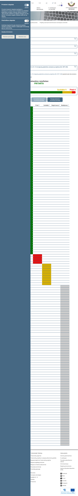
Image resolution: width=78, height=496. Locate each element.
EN (55, 3)
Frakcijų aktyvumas (32, 22)
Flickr (63, 475)
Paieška (33, 479)
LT (53, 3)
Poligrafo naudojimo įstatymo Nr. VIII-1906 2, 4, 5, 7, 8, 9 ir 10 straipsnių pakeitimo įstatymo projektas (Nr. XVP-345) (31, 74)
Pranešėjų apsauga (35, 469)
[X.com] (61, 478)
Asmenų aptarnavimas (66, 455)
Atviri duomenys (64, 464)
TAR (40, 3)
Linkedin (64, 485)
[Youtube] (61, 480)
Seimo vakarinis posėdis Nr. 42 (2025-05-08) (13, 53)
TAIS (32, 3)
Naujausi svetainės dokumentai (38, 464)
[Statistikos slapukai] (26, 21)
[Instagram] (61, 483)
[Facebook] (61, 473)
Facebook (64, 473)
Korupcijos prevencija (36, 467)
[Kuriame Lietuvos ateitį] (68, 493)
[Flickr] (61, 475)
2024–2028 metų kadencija (9, 39)
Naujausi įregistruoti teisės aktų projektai (41, 460)
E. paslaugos (63, 458)
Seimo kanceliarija (40, 8)
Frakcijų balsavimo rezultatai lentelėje (55, 99)
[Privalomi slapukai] (26, 5)
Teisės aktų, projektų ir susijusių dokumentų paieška (43, 458)
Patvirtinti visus (22, 36)
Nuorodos (33, 472)
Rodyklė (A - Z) (34, 477)
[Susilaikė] (49, 105)
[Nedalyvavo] (68, 105)
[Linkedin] (61, 485)
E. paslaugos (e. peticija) (52, 8)
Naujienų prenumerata (65, 466)
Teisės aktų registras (36, 455)
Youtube (64, 480)
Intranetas (33, 481)
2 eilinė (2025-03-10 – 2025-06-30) (11, 46)
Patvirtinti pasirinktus (8, 36)
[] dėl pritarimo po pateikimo (35, 67)
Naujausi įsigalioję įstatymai (37, 462)
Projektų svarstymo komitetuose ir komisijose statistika (53, 22)
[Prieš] (39, 105)
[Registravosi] (59, 105)
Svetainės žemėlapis (36, 475)
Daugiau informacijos (7, 32)
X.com (63, 478)
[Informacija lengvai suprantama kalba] (61, 5)
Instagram (64, 483)
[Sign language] (59, 5)
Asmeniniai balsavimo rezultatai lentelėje (39, 99)
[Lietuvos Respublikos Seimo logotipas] (71, 5)
